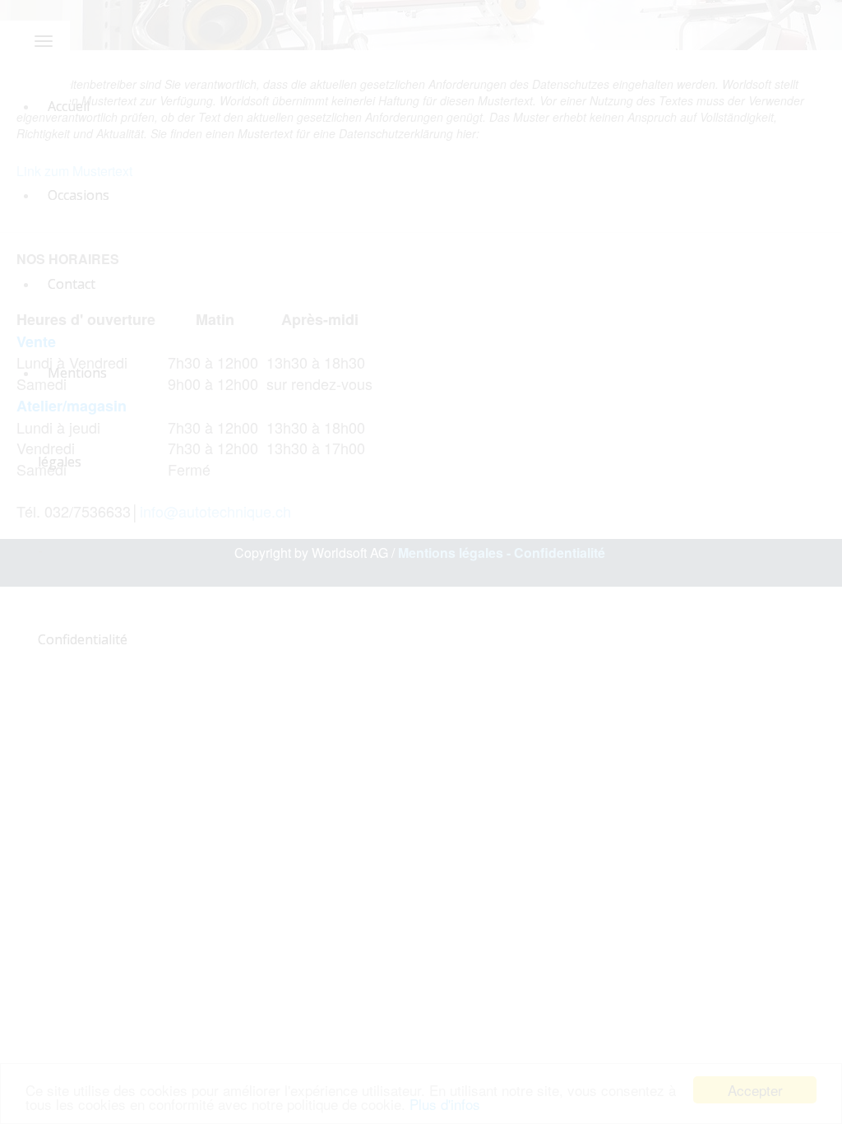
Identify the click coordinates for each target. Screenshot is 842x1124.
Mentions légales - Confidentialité (503, 552)
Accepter (755, 1090)
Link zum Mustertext (74, 170)
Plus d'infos (444, 1104)
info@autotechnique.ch (215, 511)
